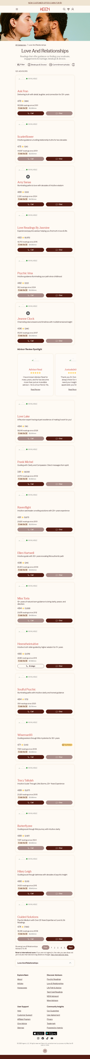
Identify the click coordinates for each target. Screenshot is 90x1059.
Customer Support (24, 1015)
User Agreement (53, 1015)
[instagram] (38, 1039)
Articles (20, 983)
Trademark (51, 1023)
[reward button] (68, 9)
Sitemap (20, 1028)
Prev (45, 947)
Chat (60, 113)
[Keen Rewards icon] (68, 9)
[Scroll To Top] (45, 1051)
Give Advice (22, 1023)
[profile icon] (73, 9)
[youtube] (52, 1039)
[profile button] (73, 9)
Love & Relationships (55, 983)
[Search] (64, 9)
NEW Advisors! (53, 996)
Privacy (50, 1019)
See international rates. (60, 955)
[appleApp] (38, 1034)
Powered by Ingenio (55, 1028)
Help (19, 1011)
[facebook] (42, 1039)
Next (71, 947)
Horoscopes (22, 988)
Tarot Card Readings (55, 992)
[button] (70, 963)
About (19, 979)
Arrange (32, 666)
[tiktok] (47, 1039)
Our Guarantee (53, 1011)
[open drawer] (16, 9)
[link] (28, 177)
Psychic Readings (54, 979)
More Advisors (52, 1000)
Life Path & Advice (54, 988)
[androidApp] (51, 1034)
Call (32, 113)
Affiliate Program (23, 1019)
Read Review (35, 389)
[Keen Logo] (45, 9)
